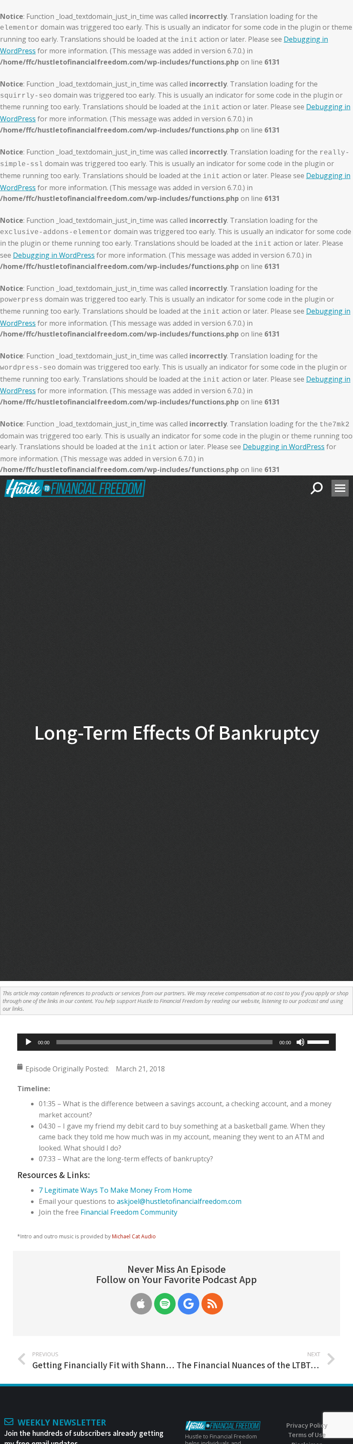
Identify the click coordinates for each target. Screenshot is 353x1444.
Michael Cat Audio (134, 1236)
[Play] (28, 1042)
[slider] (319, 1041)
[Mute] (300, 1042)
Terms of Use (307, 1434)
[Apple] (141, 1303)
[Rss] (212, 1303)
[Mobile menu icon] (340, 488)
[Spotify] (165, 1303)
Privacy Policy (307, 1425)
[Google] (188, 1303)
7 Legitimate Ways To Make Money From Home (115, 1190)
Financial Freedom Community (129, 1212)
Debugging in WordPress (54, 255)
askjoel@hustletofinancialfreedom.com (179, 1201)
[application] (176, 1042)
